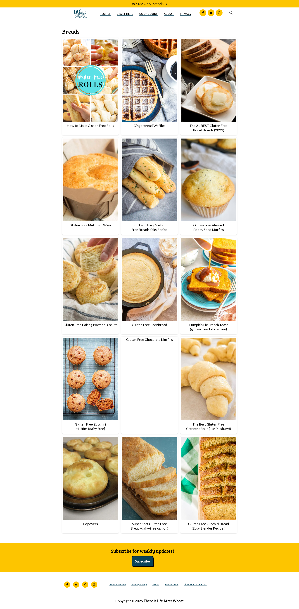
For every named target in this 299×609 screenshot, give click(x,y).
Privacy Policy (139, 584)
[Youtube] (211, 12)
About (169, 13)
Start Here (125, 13)
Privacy (185, 13)
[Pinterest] (219, 12)
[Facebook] (202, 12)
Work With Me (117, 584)
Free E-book (171, 584)
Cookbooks (148, 13)
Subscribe (142, 561)
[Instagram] (94, 584)
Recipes (105, 13)
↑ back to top (195, 584)
